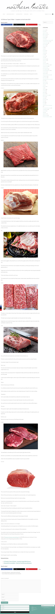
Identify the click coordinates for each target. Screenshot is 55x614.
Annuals (44, 31)
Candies (44, 38)
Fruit (43, 54)
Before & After (45, 34)
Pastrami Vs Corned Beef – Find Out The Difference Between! (18, 563)
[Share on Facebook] (1, 306)
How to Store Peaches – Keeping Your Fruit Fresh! (11, 572)
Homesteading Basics (46, 70)
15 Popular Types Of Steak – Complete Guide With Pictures (17, 561)
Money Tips (44, 82)
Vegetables (44, 113)
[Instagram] (38, 14)
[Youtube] (41, 14)
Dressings (44, 50)
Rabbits (44, 92)
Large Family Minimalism (47, 74)
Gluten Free (45, 60)
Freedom (44, 53)
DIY (43, 47)
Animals (44, 30)
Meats (44, 80)
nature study (45, 83)
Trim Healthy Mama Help (47, 108)
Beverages (44, 35)
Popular (44, 89)
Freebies (44, 51)
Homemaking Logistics (46, 64)
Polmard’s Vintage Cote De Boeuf (12, 537)
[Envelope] (43, 14)
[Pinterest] (40, 14)
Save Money (45, 99)
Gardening (44, 59)
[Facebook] (37, 14)
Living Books (45, 76)
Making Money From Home (47, 79)
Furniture (44, 56)
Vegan (44, 112)
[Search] (52, 14)
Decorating (44, 44)
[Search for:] (48, 22)
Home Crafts (45, 63)
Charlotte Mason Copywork (47, 40)
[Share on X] (1, 308)
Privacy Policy (47, 610)
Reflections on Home (46, 95)
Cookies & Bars (45, 43)
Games (44, 57)
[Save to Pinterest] (1, 310)
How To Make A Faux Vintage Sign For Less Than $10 (11, 573)
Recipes (44, 93)
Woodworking (45, 115)
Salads (44, 98)
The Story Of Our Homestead (47, 105)
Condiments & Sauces (46, 41)
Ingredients (44, 73)
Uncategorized (45, 109)
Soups (44, 103)
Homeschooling (45, 66)
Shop (32, 610)
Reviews (44, 96)
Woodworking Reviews (46, 116)
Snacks (44, 102)
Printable (44, 90)
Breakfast (44, 37)
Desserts (44, 46)
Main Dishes (45, 77)
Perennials (44, 86)
